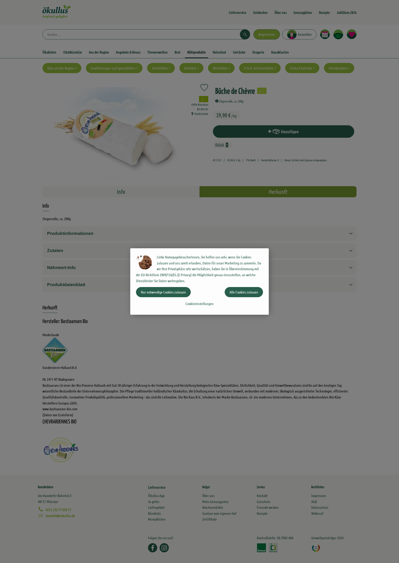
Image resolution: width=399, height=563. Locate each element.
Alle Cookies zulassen (244, 292)
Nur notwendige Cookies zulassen (163, 292)
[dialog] (199, 281)
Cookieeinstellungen (199, 303)
